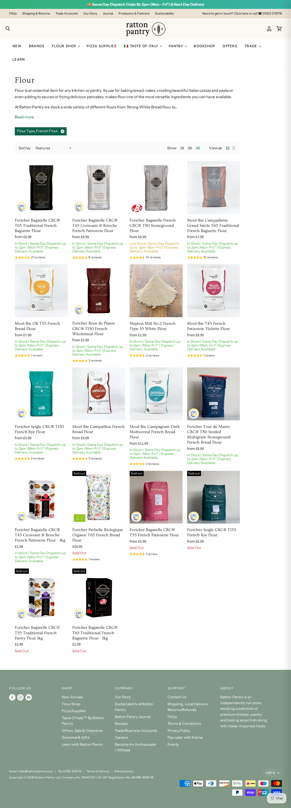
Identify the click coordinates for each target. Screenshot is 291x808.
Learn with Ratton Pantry (82, 744)
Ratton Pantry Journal (133, 717)
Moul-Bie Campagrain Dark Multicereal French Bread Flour (155, 431)
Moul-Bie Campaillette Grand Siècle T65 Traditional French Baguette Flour (213, 225)
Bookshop (204, 46)
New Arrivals (72, 697)
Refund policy (124, 771)
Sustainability (164, 13)
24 (182, 148)
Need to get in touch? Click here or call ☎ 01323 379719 (242, 13)
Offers (230, 46)
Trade (251, 46)
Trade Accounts (66, 13)
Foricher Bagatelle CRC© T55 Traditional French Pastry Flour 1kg (37, 632)
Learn (19, 59)
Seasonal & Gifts (75, 737)
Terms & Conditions (184, 723)
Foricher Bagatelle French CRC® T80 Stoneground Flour (153, 225)
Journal (108, 13)
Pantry (176, 46)
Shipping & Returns (36, 13)
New (17, 46)
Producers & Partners (134, 13)
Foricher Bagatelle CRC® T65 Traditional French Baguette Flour (37, 225)
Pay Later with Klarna (185, 737)
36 (190, 148)
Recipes (121, 723)
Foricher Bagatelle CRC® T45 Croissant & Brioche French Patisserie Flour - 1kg (40, 535)
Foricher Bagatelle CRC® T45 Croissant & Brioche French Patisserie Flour (95, 225)
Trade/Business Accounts (136, 730)
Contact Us (177, 697)
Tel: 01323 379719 (69, 771)
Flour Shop (64, 46)
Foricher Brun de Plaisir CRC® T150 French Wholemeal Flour (93, 328)
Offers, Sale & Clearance (82, 730)
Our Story (90, 13)
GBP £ (270, 773)
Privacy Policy (179, 730)
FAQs (13, 13)
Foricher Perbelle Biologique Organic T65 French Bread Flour (97, 535)
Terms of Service (97, 771)
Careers (121, 737)
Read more (24, 117)
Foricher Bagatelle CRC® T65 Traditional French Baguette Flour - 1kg (95, 632)
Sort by (25, 148)
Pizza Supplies (101, 46)
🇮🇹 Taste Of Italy (141, 46)
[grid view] (228, 148)
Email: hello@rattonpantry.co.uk (31, 771)
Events (173, 744)
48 (198, 148)
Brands (37, 46)
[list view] (233, 148)
